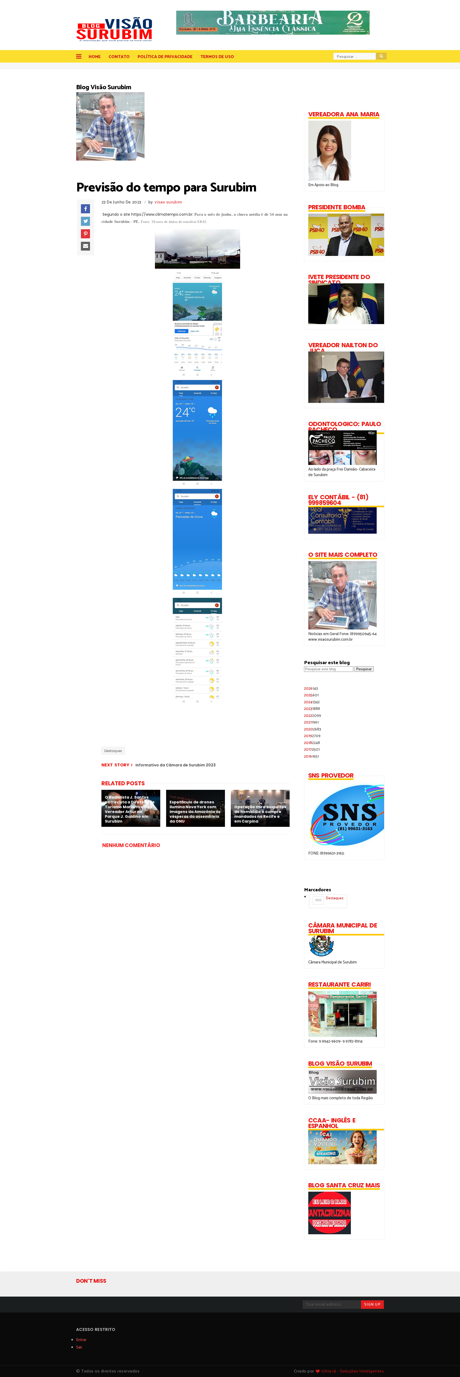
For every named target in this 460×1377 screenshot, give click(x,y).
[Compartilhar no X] (85, 221)
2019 (312, 736)
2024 (312, 702)
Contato (119, 56)
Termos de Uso (217, 56)
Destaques (113, 751)
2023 (312, 708)
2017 (312, 749)
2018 (312, 742)
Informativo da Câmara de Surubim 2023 (175, 765)
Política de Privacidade (165, 56)
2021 (311, 722)
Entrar (81, 1340)
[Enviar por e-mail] (85, 246)
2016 (311, 756)
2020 (312, 729)
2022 (312, 715)
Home (95, 56)
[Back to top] (447, 1364)
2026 (311, 688)
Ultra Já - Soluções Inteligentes (353, 1371)
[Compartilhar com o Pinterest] (85, 233)
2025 (311, 695)
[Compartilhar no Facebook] (85, 208)
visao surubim (168, 202)
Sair (79, 1347)
